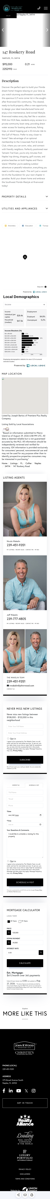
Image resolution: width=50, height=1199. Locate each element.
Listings (13, 463)
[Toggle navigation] (46, 8)
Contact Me (30, 550)
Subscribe (25, 759)
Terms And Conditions (25, 1179)
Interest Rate (13, 948)
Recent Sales (20, 550)
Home (4, 463)
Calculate (25, 963)
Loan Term (12, 916)
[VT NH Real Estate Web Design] (30, 1190)
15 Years (25, 921)
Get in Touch (25, 1103)
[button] (4, 30)
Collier (29, 463)
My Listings (10, 550)
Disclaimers (25, 1174)
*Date (9, 811)
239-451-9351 (39, 8)
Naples (38, 463)
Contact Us (11, 689)
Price (9, 928)
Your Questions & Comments (18, 830)
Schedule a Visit (34, 785)
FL (21, 463)
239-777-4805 (16, 619)
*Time (9, 821)
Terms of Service (13, 891)
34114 (7, 466)
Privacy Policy (17, 751)
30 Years (13, 921)
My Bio (37, 550)
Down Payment (13, 938)
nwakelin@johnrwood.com (22, 685)
